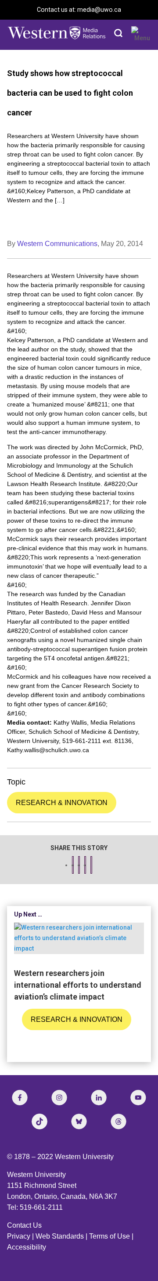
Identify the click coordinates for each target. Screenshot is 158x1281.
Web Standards (60, 1236)
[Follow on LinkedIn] (99, 1097)
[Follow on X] (79, 1121)
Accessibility (26, 1247)
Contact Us (24, 1225)
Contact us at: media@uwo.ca (79, 9)
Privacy (18, 1236)
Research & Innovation (62, 802)
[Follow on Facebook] (20, 1097)
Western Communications (57, 243)
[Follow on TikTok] (39, 1121)
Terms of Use (109, 1236)
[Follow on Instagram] (59, 1097)
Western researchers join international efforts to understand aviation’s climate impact (77, 985)
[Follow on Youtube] (138, 1097)
